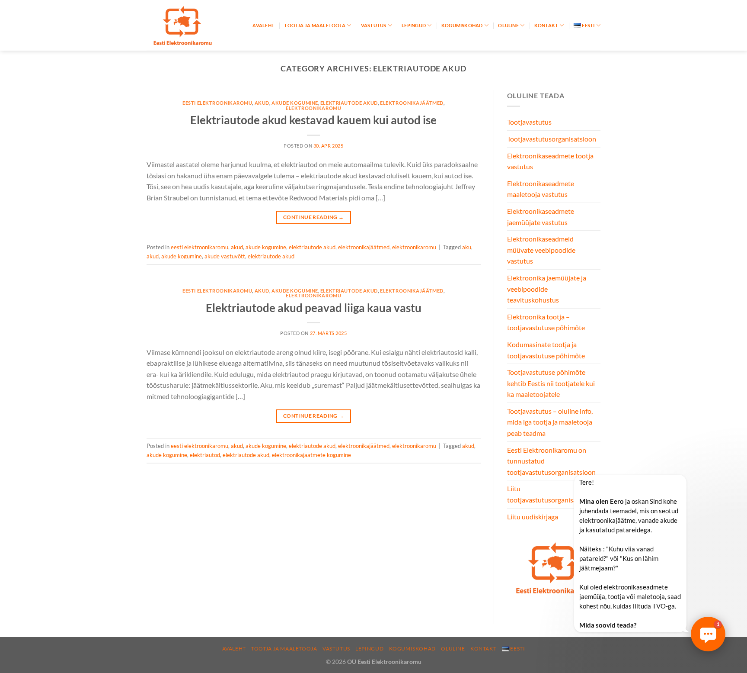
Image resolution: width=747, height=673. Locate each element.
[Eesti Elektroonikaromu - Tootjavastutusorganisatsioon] (190, 25)
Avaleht (263, 25)
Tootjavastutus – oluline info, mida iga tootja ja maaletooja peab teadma (550, 422)
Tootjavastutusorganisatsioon (551, 139)
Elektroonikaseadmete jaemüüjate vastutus (540, 216)
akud (262, 103)
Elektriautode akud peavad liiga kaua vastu (313, 307)
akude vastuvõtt (224, 256)
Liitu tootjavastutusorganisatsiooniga (555, 494)
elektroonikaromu (313, 108)
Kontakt (546, 25)
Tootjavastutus (529, 122)
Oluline (508, 25)
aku (466, 247)
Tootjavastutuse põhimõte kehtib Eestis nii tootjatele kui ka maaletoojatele (551, 383)
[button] (708, 634)
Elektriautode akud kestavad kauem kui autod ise (313, 119)
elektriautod (205, 454)
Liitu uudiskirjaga (532, 516)
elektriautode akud (349, 103)
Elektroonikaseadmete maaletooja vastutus (540, 189)
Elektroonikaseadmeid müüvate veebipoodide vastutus (541, 250)
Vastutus (373, 25)
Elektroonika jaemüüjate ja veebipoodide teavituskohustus (546, 289)
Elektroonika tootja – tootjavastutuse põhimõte (546, 322)
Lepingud (414, 25)
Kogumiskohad (462, 25)
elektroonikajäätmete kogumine (311, 454)
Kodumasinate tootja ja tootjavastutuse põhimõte (546, 350)
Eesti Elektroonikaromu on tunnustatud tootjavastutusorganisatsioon (551, 461)
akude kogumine (294, 103)
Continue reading (313, 217)
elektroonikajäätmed (412, 103)
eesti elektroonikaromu (217, 103)
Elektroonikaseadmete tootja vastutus (550, 161)
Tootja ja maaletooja (314, 25)
